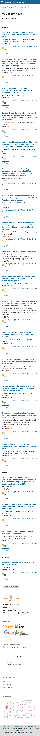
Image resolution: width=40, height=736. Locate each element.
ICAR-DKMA (31, 733)
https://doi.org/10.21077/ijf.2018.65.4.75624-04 (20, 130)
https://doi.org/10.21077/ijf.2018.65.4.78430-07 (20, 211)
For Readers (7, 681)
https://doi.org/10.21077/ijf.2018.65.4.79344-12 (20, 347)
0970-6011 (15, 605)
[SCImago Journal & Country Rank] (15, 648)
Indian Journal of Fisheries (14, 2)
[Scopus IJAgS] (9, 628)
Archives (11, 7)
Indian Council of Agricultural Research (20, 726)
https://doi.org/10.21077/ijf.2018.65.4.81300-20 (20, 573)
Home (4, 7)
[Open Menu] (2, 2)
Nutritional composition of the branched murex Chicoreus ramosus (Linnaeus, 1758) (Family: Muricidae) (19, 334)
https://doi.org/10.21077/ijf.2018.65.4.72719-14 (20, 401)
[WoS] (19, 628)
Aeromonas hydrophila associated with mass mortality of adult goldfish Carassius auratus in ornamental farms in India (19, 388)
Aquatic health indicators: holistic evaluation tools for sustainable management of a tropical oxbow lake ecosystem (19, 278)
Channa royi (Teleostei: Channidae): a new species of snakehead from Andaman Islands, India (19, 34)
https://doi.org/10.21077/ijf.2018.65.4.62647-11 (20, 321)
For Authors (7, 684)
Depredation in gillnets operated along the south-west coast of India (18, 532)
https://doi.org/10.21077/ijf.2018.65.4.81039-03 (20, 101)
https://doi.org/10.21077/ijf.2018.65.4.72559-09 (20, 265)
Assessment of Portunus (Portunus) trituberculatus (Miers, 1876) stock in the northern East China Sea (17, 90)
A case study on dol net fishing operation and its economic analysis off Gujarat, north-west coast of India (19, 506)
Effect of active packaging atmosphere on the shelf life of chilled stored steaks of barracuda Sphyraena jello (19, 361)
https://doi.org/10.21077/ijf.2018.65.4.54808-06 (20, 184)
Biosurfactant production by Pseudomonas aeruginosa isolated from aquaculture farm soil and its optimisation (19, 415)
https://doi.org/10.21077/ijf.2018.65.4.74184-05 (20, 157)
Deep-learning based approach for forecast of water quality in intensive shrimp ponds (19, 253)
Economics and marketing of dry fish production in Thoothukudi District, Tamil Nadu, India (20, 446)
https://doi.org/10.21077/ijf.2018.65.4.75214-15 (20, 432)
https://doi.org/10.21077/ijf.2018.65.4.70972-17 (20, 493)
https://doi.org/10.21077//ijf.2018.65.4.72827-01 (20, 47)
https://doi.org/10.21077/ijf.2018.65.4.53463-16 (20, 459)
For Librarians (7, 688)
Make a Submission (11, 587)
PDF (6, 53)
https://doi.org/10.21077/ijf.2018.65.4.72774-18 (20, 520)
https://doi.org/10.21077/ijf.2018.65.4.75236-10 (20, 289)
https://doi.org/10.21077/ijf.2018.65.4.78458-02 (20, 77)
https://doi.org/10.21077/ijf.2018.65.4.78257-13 (20, 374)
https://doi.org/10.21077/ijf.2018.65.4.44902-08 (20, 240)
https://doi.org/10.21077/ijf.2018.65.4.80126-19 (20, 544)
